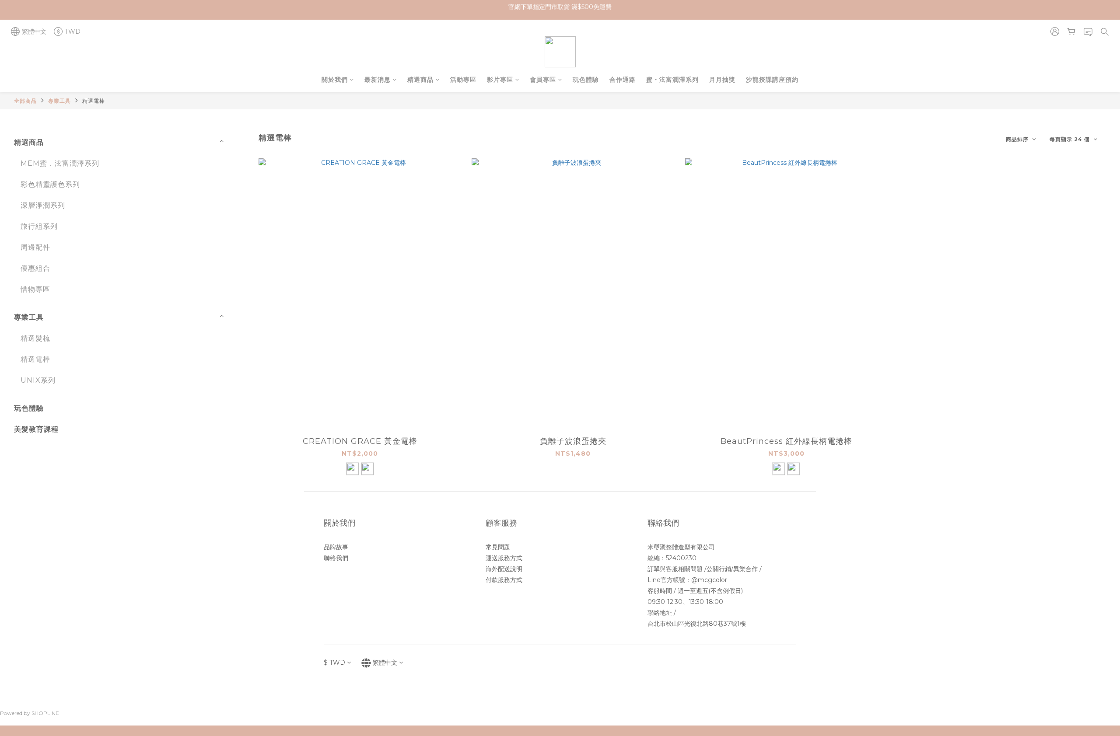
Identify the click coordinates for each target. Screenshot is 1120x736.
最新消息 (377, 80)
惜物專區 (35, 289)
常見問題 (498, 547)
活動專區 (463, 80)
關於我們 (335, 80)
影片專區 (500, 80)
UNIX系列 (38, 380)
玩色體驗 (586, 80)
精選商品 (420, 80)
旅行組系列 (39, 226)
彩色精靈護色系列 (50, 184)
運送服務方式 (504, 558)
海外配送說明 (504, 569)
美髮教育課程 (36, 429)
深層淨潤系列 (43, 205)
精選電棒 (93, 101)
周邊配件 (35, 247)
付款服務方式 (504, 580)
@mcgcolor (709, 580)
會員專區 (543, 80)
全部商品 (25, 101)
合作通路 (622, 80)
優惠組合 (35, 268)
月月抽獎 (722, 80)
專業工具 (59, 101)
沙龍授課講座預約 (772, 80)
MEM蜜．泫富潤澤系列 (60, 163)
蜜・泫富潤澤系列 (672, 80)
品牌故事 (336, 547)
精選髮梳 (35, 338)
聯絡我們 (336, 558)
